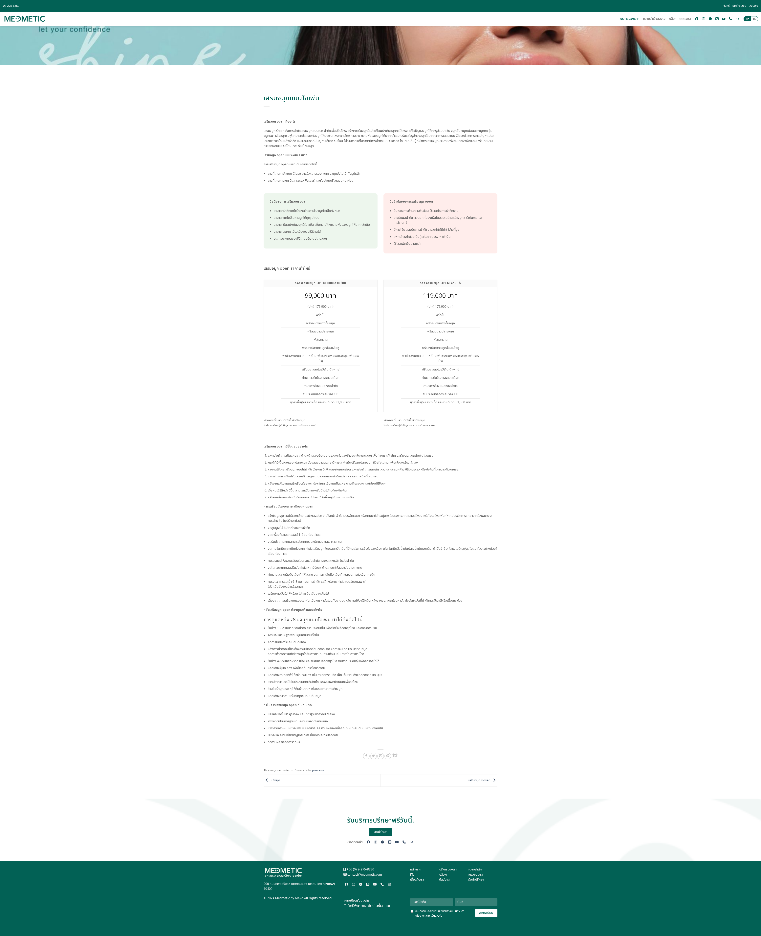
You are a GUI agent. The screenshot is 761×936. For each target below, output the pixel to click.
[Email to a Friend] (380, 756)
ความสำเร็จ (475, 869)
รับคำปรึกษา (476, 879)
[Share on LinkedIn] (395, 756)
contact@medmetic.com (364, 874)
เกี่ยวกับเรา (417, 879)
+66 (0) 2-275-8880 (360, 869)
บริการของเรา (629, 18)
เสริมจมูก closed (479, 780)
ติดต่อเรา (685, 18)
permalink (318, 770)
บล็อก (673, 18)
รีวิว (412, 874)
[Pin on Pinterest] (387, 756)
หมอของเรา (475, 874)
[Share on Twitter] (373, 756)
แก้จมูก (275, 780)
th (747, 19)
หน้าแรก (415, 869)
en (754, 19)
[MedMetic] (25, 19)
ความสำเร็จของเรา (654, 18)
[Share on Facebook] (366, 756)
